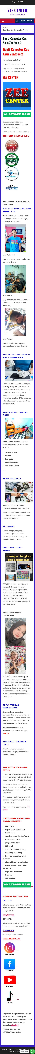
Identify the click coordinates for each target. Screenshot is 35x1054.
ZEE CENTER (17, 10)
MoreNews (12, 1052)
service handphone (27, 21)
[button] (3, 21)
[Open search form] (12, 21)
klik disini (14, 1025)
